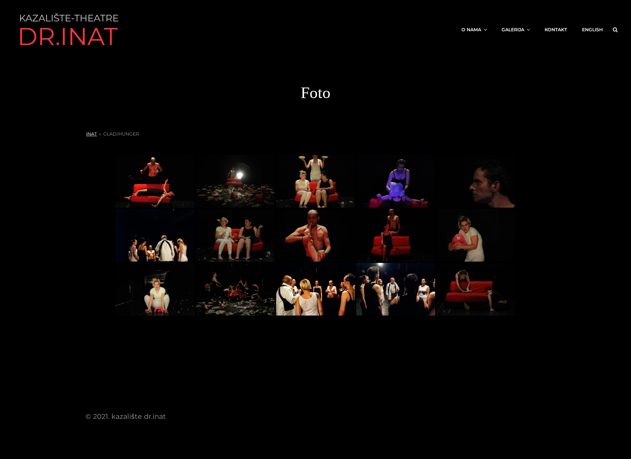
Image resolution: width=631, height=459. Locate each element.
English (592, 30)
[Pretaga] (615, 30)
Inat (91, 134)
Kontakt (556, 30)
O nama (471, 30)
